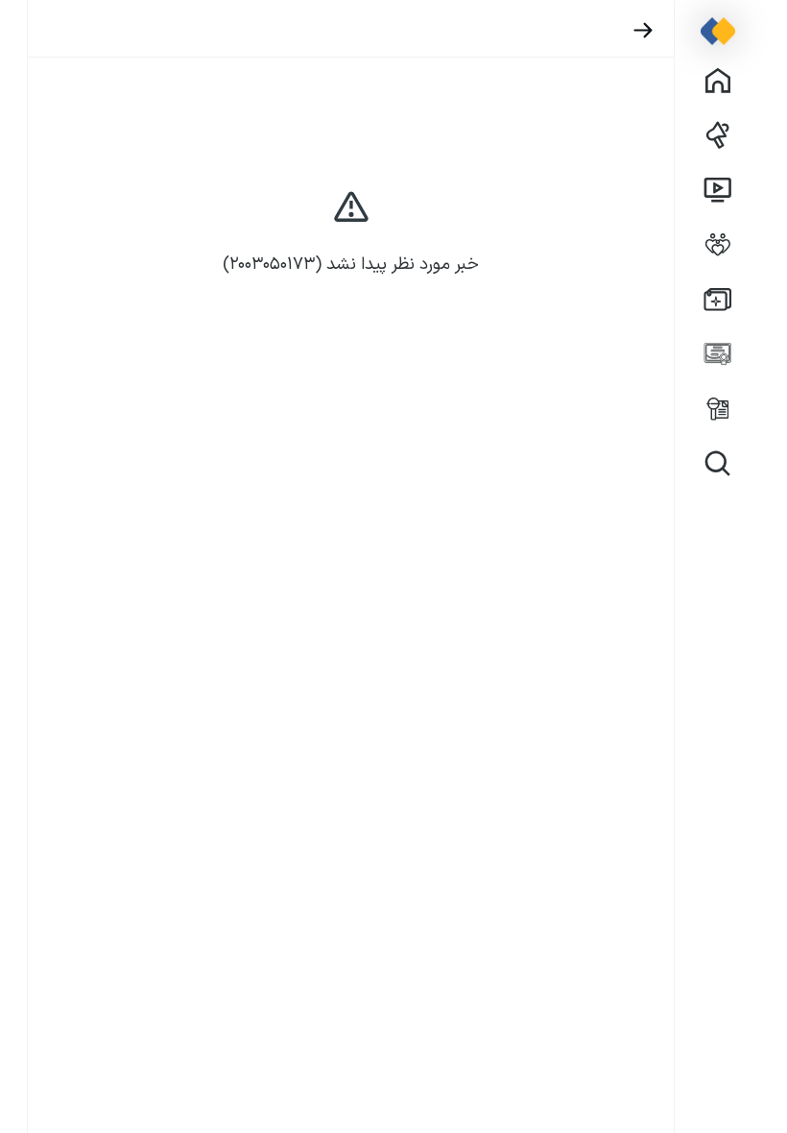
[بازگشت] (643, 30)
